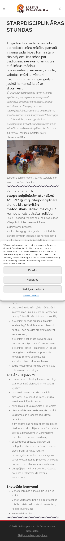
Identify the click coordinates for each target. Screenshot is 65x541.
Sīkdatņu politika (31, 295)
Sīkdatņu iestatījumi (32, 289)
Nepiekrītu (32, 279)
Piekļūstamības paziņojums (32, 535)
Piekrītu (32, 270)
